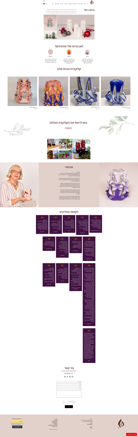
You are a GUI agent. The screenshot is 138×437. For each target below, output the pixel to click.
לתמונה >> (99, 228)
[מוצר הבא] (6, 91)
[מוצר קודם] (132, 91)
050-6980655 (67, 373)
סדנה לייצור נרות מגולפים (52, 425)
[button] (43, 1)
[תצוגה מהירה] (115, 91)
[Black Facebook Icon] (67, 377)
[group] (69, 93)
